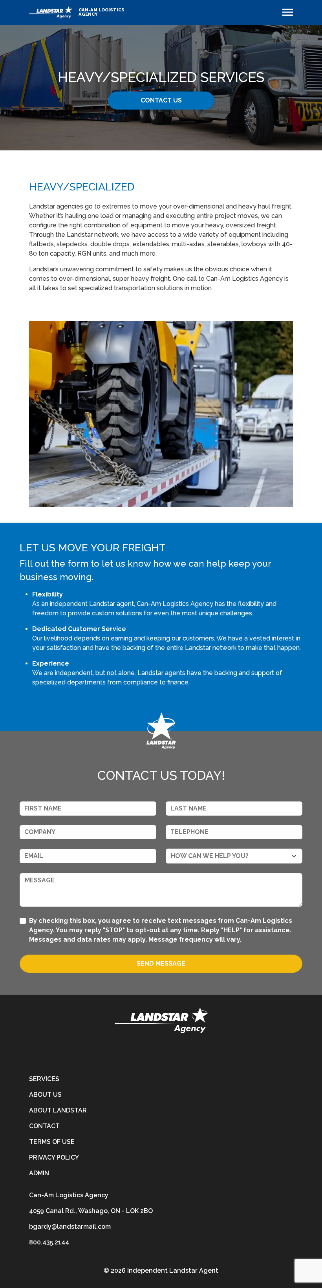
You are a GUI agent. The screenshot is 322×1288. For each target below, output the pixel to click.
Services (44, 1079)
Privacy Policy (54, 1157)
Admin (39, 1173)
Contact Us (161, 100)
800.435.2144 (49, 1242)
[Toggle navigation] (287, 12)
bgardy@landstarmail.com (70, 1226)
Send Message (161, 963)
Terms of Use (52, 1141)
